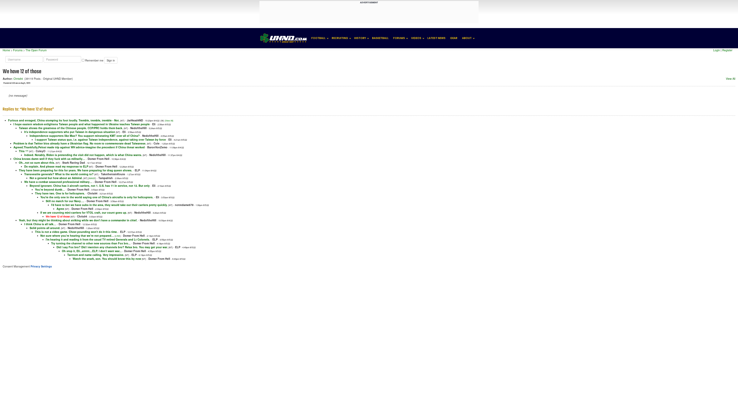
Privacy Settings (41, 266)
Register (727, 50)
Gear (453, 38)
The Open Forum (36, 50)
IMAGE (92, 178)
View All (730, 79)
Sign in (111, 60)
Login (716, 50)
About (467, 38)
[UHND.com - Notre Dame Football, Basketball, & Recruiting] (283, 38)
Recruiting (340, 38)
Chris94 (18, 79)
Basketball (380, 38)
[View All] (169, 120)
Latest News (436, 38)
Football (318, 38)
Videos (416, 38)
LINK (117, 235)
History (360, 38)
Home (6, 50)
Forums (399, 38)
